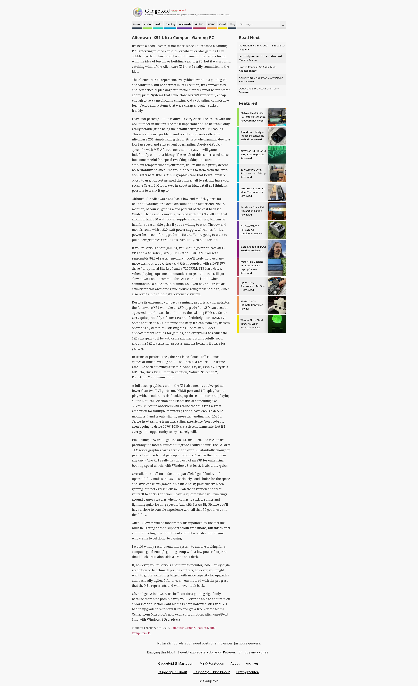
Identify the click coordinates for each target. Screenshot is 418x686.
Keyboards (185, 24)
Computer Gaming (183, 628)
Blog (232, 24)
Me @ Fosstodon (212, 663)
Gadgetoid (157, 10)
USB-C (211, 24)
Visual (222, 24)
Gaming (170, 24)
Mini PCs (200, 24)
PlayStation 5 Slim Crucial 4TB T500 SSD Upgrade (262, 47)
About (235, 663)
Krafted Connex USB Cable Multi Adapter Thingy (257, 68)
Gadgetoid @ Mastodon (175, 663)
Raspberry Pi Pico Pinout (211, 672)
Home (136, 24)
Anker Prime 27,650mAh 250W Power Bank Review (261, 79)
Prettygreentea (247, 672)
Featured (202, 628)
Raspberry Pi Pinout (172, 672)
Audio (147, 24)
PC (149, 633)
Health (158, 24)
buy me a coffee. (257, 652)
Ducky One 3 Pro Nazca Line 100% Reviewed (259, 90)
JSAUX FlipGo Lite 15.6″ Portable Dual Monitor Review (260, 58)
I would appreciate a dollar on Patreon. (207, 652)
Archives (252, 663)
